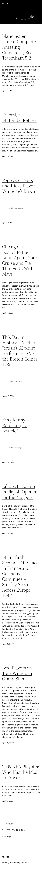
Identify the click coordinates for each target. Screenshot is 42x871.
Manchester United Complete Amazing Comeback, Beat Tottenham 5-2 (19, 47)
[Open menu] (38, 3)
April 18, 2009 (8, 743)
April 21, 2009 (7, 313)
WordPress (26, 862)
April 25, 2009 (8, 91)
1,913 (8, 830)
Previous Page (9, 824)
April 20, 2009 (8, 396)
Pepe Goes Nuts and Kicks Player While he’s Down (18, 186)
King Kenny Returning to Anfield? (14, 425)
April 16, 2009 (7, 801)
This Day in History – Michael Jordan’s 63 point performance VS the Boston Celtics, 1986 (20, 350)
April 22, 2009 (8, 223)
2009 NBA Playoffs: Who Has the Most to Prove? (20, 772)
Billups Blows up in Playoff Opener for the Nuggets (19, 492)
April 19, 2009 (8, 644)
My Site (5, 3)
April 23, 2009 (8, 156)
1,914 (13, 830)
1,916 (23, 830)
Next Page (7, 837)
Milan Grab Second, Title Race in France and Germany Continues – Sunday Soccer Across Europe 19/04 (20, 576)
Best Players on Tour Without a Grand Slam (17, 673)
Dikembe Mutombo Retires (19, 117)
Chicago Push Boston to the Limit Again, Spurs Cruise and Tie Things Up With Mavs (20, 260)
